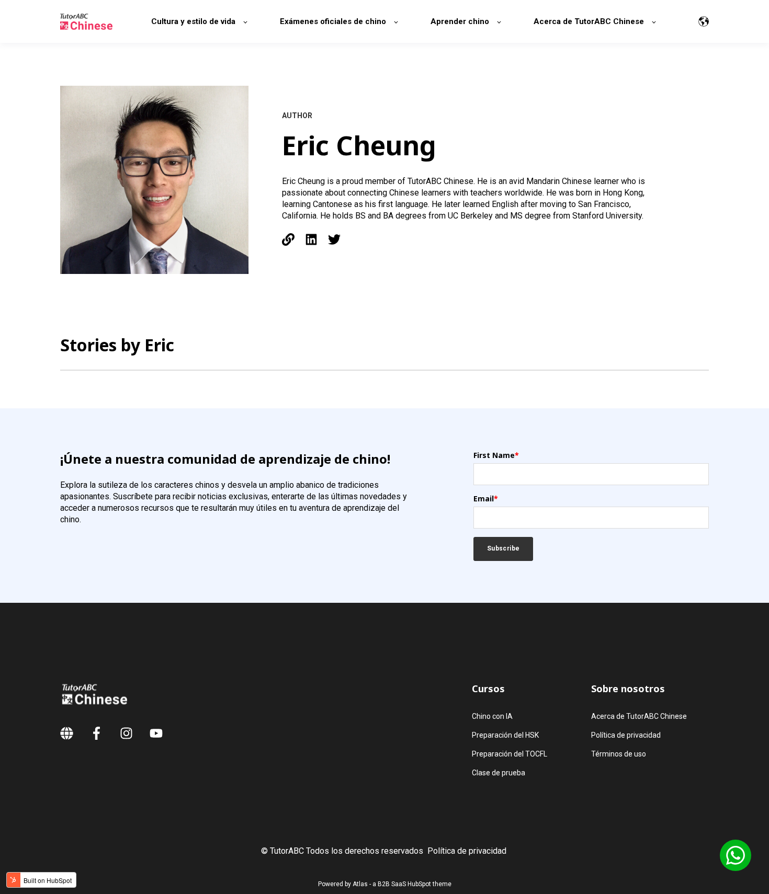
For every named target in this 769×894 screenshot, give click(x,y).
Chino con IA (492, 716)
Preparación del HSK (505, 735)
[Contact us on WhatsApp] (735, 855)
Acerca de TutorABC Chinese (639, 716)
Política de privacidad (626, 735)
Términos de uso (618, 754)
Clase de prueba (498, 773)
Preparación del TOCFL (509, 754)
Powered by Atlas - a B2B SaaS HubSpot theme (384, 884)
